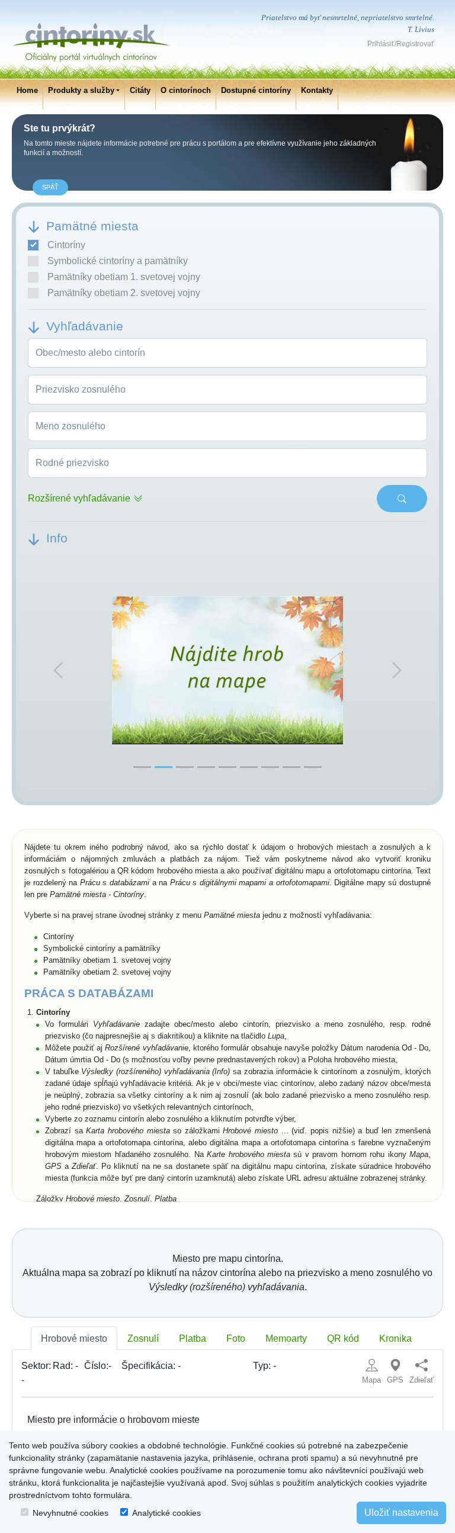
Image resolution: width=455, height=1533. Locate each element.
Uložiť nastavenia (401, 1513)
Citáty (140, 90)
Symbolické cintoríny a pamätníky (117, 261)
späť (50, 187)
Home (27, 90)
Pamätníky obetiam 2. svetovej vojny (123, 293)
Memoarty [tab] (286, 1338)
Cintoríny (66, 245)
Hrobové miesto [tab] (74, 1338)
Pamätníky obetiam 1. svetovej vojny (123, 277)
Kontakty (317, 90)
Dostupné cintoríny (256, 90)
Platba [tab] (192, 1338)
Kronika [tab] (395, 1338)
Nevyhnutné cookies (70, 1513)
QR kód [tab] (343, 1338)
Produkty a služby (81, 90)
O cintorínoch (186, 90)
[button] (58, 670)
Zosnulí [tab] (143, 1338)
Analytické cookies (166, 1513)
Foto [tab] (235, 1338)
